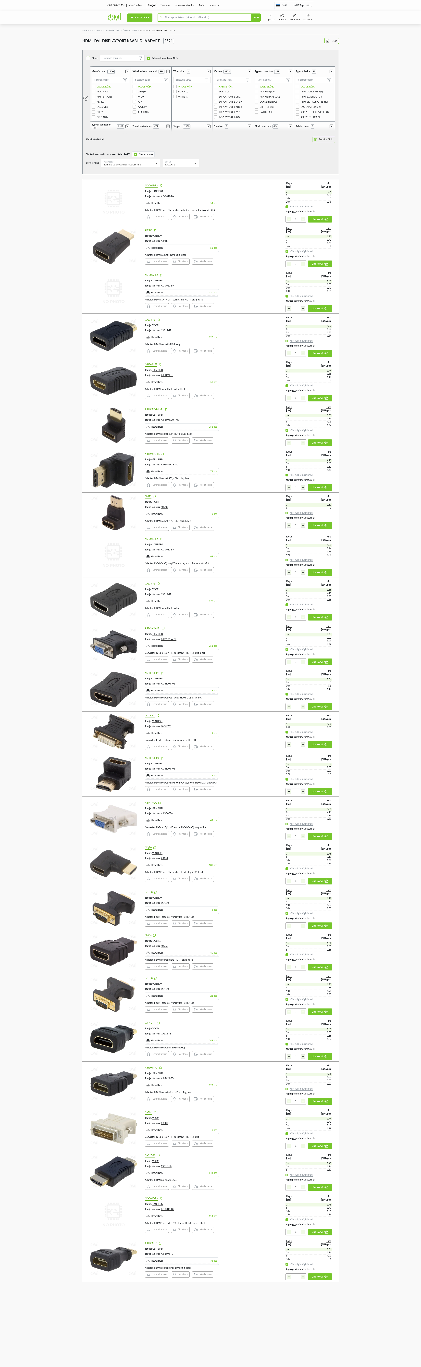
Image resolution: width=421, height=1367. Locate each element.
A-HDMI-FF (151, 364)
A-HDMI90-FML (153, 454)
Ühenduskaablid (130, 30)
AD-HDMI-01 (152, 673)
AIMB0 (148, 230)
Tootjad (152, 5)
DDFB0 (149, 978)
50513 (148, 496)
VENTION (157, 236)
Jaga (334, 41)
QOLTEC (156, 502)
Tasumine (165, 5)
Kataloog (141, 17)
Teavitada (183, 217)
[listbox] (130, 163)
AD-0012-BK (151, 539)
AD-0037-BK (151, 275)
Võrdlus (282, 20)
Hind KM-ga (298, 5)
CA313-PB (150, 584)
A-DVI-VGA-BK (152, 628)
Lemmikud (294, 20)
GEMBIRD (157, 370)
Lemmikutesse (159, 217)
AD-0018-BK (151, 186)
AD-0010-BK (151, 1198)
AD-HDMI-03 (152, 758)
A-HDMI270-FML (154, 409)
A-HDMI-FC (151, 1243)
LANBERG (157, 191)
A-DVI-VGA (151, 803)
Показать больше (93, 1286)
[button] (281, 5)
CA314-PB (150, 320)
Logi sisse (270, 20)
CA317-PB (150, 1155)
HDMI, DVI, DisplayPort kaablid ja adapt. (157, 30)
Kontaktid (215, 5)
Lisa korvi (317, 219)
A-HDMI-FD (151, 1068)
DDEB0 (149, 892)
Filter (95, 58)
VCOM (155, 325)
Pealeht (85, 30)
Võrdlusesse (205, 217)
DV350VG (150, 716)
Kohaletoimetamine (184, 5)
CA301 (148, 1112)
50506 (148, 935)
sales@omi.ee (135, 5)
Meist (202, 5)
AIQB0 (148, 847)
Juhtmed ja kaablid (111, 30)
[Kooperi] (161, 186)
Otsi (256, 17)
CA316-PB (150, 1023)
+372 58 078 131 (116, 5)
